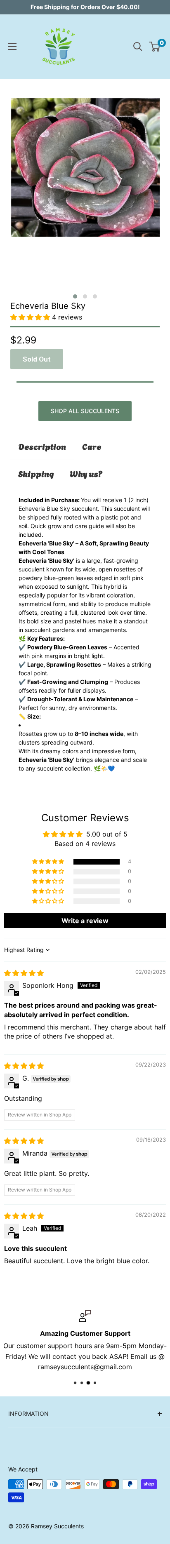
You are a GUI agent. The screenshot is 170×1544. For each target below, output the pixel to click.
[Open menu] (12, 46)
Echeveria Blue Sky (47, 306)
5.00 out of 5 (107, 834)
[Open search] (137, 46)
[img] (24, 973)
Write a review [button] (85, 921)
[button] (75, 296)
